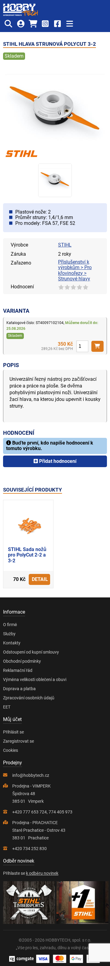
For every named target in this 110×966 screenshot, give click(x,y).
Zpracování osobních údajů (28, 697)
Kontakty (11, 642)
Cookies (10, 750)
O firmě (10, 624)
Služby (9, 633)
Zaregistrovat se (18, 741)
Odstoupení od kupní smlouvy (31, 652)
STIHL (65, 245)
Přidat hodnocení (57, 461)
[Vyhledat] (8, 23)
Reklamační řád (17, 670)
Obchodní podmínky (22, 661)
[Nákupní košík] (33, 23)
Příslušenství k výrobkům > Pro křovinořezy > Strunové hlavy (75, 270)
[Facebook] (57, 23)
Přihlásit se (13, 732)
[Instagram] (45, 23)
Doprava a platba (19, 688)
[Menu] (69, 23)
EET (6, 707)
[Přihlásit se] (20, 23)
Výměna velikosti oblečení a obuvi (34, 679)
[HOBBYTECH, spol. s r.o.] (20, 10)
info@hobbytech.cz (30, 775)
